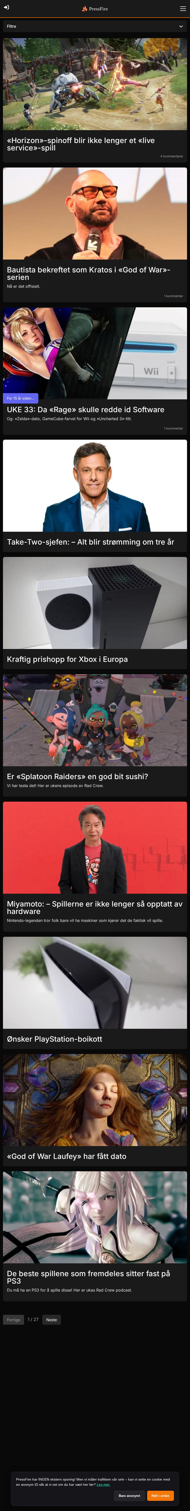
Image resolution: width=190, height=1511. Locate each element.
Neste (51, 1319)
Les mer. (103, 1485)
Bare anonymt (129, 1496)
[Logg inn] (8, 9)
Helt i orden (160, 1496)
